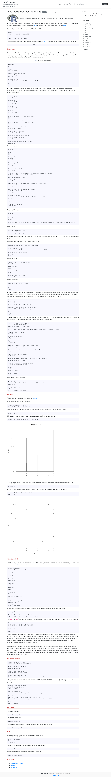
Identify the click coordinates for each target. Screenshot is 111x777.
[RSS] (4, 6)
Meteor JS (88, 42)
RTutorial (14, 767)
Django (87, 31)
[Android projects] (8, 6)
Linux (86, 40)
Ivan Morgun (44, 773)
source (35, 25)
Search (105, 4)
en (13, 2)
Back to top (55, 775)
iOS (86, 32)
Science (44, 12)
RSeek (13, 765)
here (64, 25)
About (66, 4)
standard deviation (13, 565)
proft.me (7, 2)
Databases (88, 27)
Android (87, 23)
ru (14, 2)
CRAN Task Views (17, 763)
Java (86, 34)
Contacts (77, 4)
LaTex (86, 38)
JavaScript (88, 36)
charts (35, 398)
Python (87, 44)
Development (89, 29)
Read (70, 4)
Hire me (59, 4)
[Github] (14, 6)
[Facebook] (12, 6)
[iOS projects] (6, 6)
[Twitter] (10, 6)
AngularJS (88, 25)
